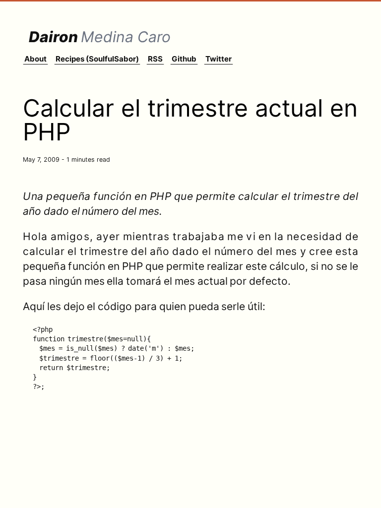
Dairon (100, 37)
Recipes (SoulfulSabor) (97, 59)
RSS (155, 59)
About (35, 59)
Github (184, 59)
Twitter (218, 59)
